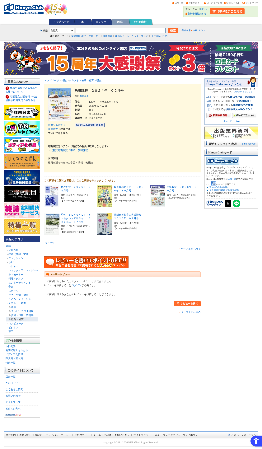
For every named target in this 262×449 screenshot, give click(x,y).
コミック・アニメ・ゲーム (23, 270)
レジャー (13, 266)
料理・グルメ (15, 278)
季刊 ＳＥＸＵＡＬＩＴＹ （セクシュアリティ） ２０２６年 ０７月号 (77, 218)
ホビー (12, 262)
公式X (155, 434)
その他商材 (140, 21)
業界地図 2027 (78, 36)
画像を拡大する (56, 124)
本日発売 (11, 346)
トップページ (61, 21)
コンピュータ (15, 323)
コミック (101, 21)
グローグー (94, 36)
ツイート (50, 242)
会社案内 (11, 434)
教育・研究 (17, 319)
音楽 (10, 286)
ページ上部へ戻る (191, 248)
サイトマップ (252, 3)
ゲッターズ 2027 (140, 36)
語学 (13, 307)
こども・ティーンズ (19, 298)
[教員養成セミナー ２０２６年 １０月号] (104, 205)
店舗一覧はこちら (231, 121)
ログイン (204, 9)
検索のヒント (199, 30)
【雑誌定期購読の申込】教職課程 (69, 150)
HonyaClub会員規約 (218, 187)
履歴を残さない (248, 144)
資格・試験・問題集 (22, 315)
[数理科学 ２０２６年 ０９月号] (51, 205)
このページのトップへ (243, 434)
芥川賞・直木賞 (14, 358)
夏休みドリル (122, 36)
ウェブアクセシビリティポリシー (181, 434)
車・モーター (15, 274)
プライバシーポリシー (58, 434)
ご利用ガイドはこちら (242, 92)
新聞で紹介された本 (17, 350)
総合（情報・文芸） (19, 254)
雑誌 (120, 21)
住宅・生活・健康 (18, 294)
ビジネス (13, 327)
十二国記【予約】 (160, 36)
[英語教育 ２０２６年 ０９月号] (157, 204)
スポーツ (13, 290)
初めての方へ (13, 408)
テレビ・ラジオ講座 (22, 311)
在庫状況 (53, 129)
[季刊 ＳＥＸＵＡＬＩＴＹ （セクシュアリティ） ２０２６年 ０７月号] (51, 233)
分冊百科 (13, 250)
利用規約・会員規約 (31, 434)
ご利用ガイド (195, 3)
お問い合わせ (233, 3)
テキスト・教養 (17, 303)
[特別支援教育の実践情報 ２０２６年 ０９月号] (104, 233)
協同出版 (84, 96)
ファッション (15, 258)
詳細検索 (186, 30)
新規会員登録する (197, 13)
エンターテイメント (19, 282)
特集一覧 (11, 362)
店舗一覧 (179, 3)
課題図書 (107, 36)
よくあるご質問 (214, 3)
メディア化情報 (14, 354)
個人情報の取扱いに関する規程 (224, 190)
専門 (10, 331)
